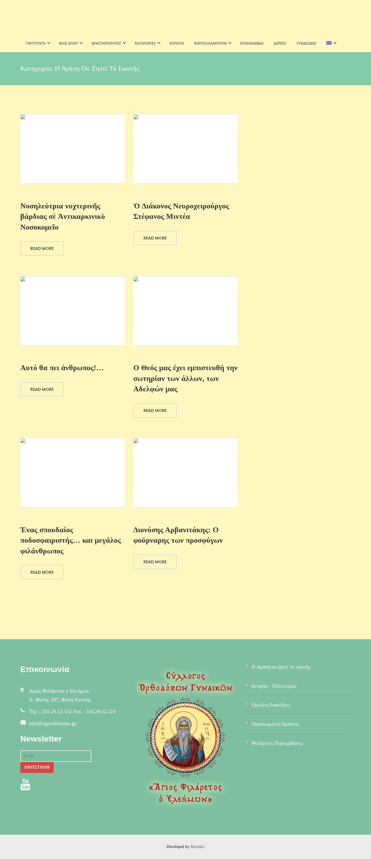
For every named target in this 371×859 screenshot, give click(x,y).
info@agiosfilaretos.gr (52, 723)
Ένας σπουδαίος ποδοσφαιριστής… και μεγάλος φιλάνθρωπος (70, 540)
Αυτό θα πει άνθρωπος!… (62, 368)
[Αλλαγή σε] (329, 43)
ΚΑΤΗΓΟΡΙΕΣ (145, 43)
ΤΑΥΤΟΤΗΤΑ (36, 43)
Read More (42, 248)
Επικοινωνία (251, 43)
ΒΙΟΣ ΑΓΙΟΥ (68, 43)
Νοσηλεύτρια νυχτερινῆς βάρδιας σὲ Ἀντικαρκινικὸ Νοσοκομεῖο (62, 216)
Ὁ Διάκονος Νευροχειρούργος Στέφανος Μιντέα (181, 211)
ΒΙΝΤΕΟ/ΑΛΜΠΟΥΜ (210, 43)
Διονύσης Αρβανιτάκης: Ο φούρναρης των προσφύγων (178, 535)
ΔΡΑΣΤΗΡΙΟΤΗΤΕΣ (106, 43)
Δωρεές (280, 43)
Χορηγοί (176, 43)
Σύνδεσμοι (306, 43)
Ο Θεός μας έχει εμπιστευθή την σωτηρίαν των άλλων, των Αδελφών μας (185, 378)
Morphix (197, 847)
